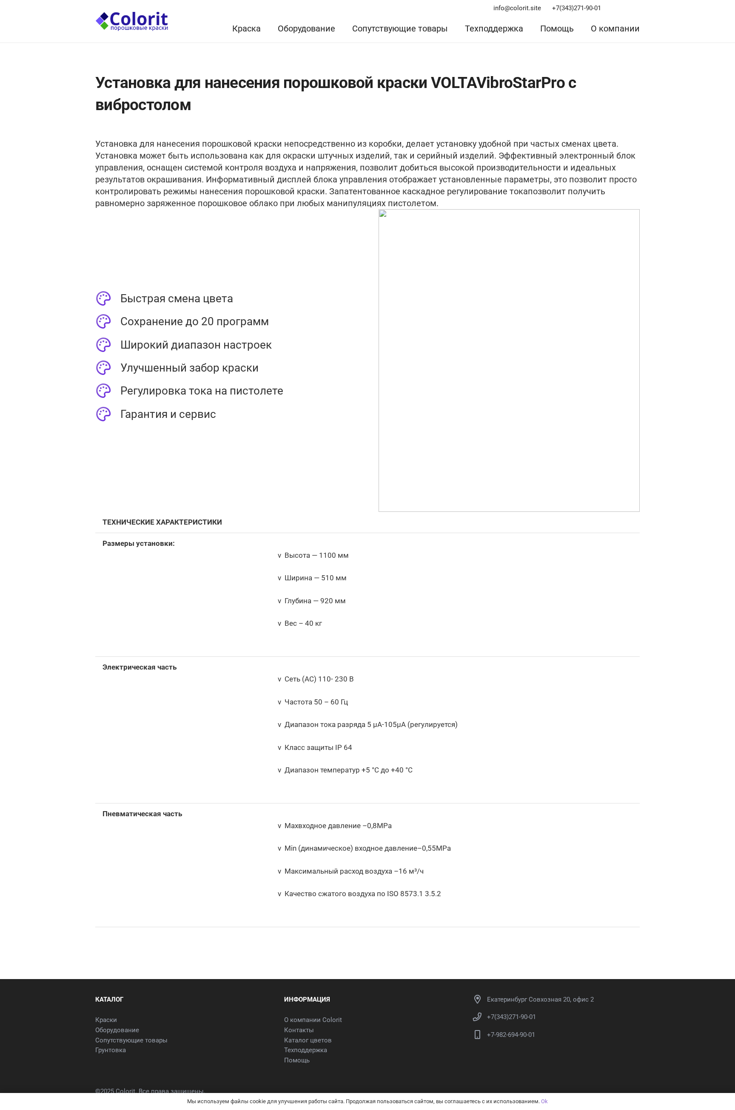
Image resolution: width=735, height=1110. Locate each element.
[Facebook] (637, 8)
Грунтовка (110, 1050)
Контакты (299, 1030)
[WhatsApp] (625, 8)
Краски (106, 1020)
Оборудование (117, 1030)
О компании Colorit (313, 1020)
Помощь (297, 1060)
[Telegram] (614, 8)
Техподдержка (305, 1050)
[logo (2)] (131, 21)
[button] (268, 28)
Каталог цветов (308, 1040)
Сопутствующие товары (131, 1040)
